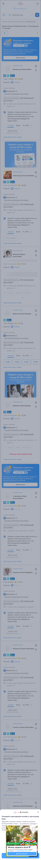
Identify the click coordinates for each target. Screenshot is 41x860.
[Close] (38, 812)
